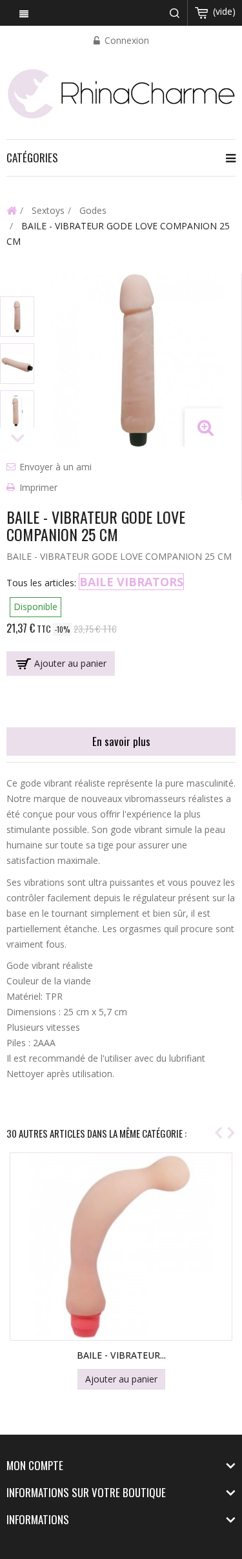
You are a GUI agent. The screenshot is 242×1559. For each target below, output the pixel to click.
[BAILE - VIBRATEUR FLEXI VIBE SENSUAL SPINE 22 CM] (121, 1246)
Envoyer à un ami (55, 467)
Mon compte (34, 1465)
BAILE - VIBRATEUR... (121, 1355)
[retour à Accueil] (11, 210)
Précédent (17, 285)
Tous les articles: (41, 583)
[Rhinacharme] (121, 92)
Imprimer (38, 487)
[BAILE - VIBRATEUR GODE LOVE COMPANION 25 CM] (17, 316)
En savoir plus (121, 741)
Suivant (17, 439)
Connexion (125, 40)
